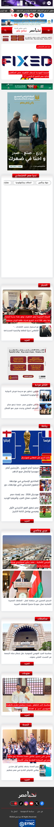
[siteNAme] (35, 30)
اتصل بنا (14, 811)
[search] (5, 30)
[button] (33, 76)
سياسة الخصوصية (27, 811)
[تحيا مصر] (27, 795)
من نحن (40, 811)
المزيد (27, 273)
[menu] (48, 30)
